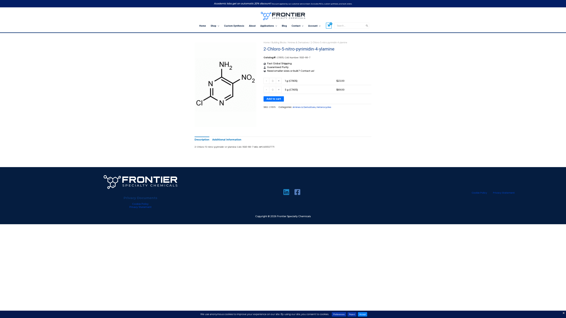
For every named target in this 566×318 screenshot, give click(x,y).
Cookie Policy (140, 204)
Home (267, 42)
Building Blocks (279, 42)
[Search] (367, 26)
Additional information (226, 139)
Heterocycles (324, 107)
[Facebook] (297, 192)
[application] (217, 26)
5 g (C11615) (291, 89)
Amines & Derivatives (298, 42)
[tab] (202, 140)
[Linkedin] (286, 192)
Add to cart (273, 98)
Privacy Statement (140, 207)
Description (202, 139)
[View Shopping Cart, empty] (329, 26)
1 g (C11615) (291, 81)
